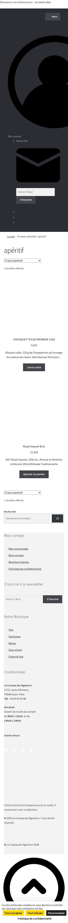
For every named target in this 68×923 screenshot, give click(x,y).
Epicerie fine (16, 656)
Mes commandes (18, 548)
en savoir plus (43, 2)
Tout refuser (35, 913)
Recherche (10, 511)
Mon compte (16, 555)
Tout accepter (13, 913)
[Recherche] (57, 518)
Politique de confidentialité (25, 568)
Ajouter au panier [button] (34, 474)
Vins (11, 629)
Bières (12, 643)
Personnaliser (56, 913)
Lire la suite (34, 367)
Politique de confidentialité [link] (34, 918)
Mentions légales (19, 562)
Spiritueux (15, 636)
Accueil (11, 236)
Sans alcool (15, 650)
